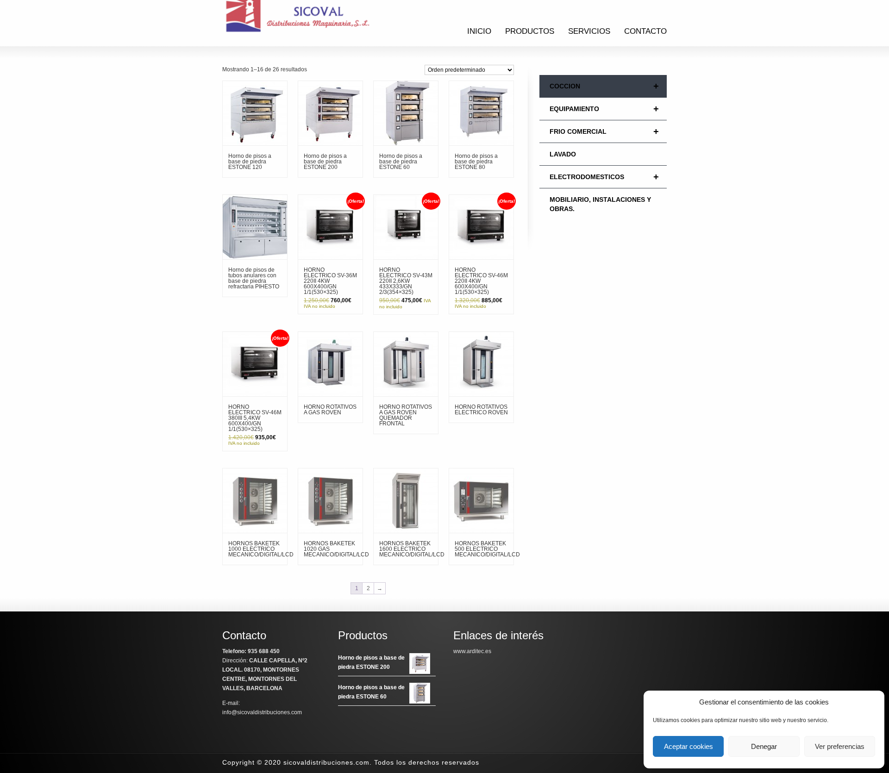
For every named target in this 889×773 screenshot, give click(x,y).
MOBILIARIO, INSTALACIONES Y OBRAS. (600, 204)
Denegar (764, 746)
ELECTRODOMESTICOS (604, 177)
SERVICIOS (589, 31)
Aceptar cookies (688, 746)
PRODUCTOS (529, 31)
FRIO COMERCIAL (604, 131)
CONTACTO (645, 31)
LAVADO (563, 154)
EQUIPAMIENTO (604, 109)
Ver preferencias (839, 746)
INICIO (479, 31)
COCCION (604, 86)
